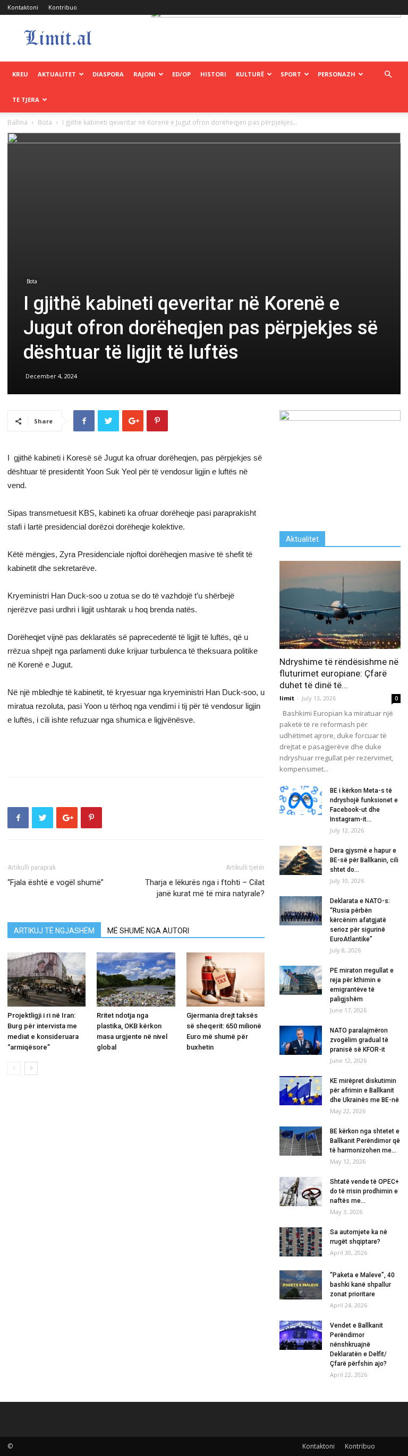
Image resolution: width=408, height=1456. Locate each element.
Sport (290, 74)
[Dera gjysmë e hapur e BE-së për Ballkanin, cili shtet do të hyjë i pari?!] (300, 860)
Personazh (336, 74)
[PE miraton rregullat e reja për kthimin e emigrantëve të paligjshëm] (300, 980)
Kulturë (250, 74)
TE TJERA (25, 99)
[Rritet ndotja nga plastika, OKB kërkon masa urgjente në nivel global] (136, 979)
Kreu (20, 74)
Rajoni (144, 74)
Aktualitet (57, 74)
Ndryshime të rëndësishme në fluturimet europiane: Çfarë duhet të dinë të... (338, 673)
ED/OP (181, 74)
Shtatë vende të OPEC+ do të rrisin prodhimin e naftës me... (364, 1191)
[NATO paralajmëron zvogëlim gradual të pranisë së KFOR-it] (300, 1040)
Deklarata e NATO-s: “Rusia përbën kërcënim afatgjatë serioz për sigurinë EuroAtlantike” (360, 920)
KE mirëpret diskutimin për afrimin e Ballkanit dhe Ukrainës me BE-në (364, 1090)
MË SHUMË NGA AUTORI (148, 930)
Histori (213, 74)
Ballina (17, 122)
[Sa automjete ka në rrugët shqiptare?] (300, 1241)
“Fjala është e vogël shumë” (55, 882)
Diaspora (108, 74)
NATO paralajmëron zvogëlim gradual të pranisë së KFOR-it (359, 1040)
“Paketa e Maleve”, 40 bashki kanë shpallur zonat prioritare (362, 1284)
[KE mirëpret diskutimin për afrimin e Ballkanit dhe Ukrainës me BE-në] (300, 1090)
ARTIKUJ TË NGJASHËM (54, 930)
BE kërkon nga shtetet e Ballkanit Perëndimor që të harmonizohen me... (365, 1141)
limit (286, 698)
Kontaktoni (22, 7)
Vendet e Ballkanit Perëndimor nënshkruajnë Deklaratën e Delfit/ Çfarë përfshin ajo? (358, 1344)
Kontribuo (62, 7)
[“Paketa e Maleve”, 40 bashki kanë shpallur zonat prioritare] (300, 1284)
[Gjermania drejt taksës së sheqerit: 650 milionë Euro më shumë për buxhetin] (225, 979)
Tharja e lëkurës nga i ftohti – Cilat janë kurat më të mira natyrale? (205, 888)
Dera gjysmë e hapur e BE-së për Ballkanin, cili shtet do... (364, 860)
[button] (388, 75)
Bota (45, 122)
